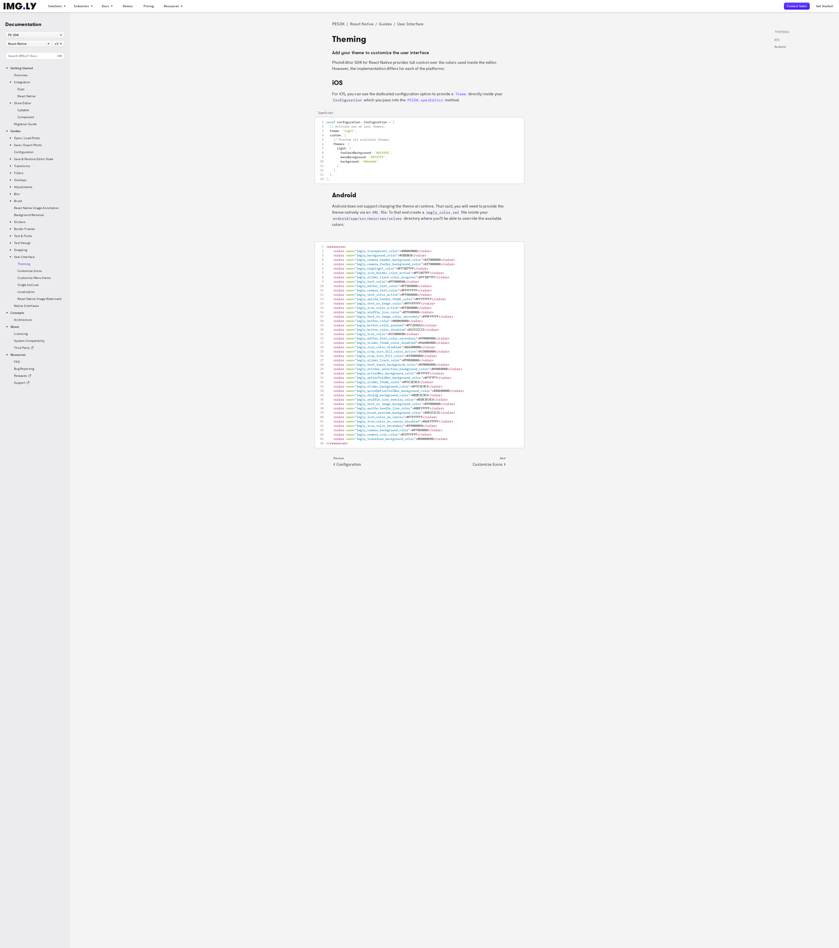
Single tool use (28, 285)
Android (780, 47)
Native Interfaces (26, 306)
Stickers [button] (20, 222)
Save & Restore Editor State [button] (34, 159)
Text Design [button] (22, 243)
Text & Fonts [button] (23, 236)
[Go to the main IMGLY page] (19, 6)
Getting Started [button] (21, 68)
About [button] (14, 327)
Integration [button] (22, 82)
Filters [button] (18, 173)
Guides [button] (15, 131)
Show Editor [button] (22, 103)
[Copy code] (515, 126)
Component (25, 117)
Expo (20, 89)
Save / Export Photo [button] (28, 145)
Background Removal (29, 215)
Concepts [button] (17, 313)
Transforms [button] (22, 166)
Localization (26, 292)
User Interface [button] (24, 257)
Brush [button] (18, 201)
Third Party (21, 348)
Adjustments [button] (23, 187)
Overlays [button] (20, 180)
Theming (23, 264)
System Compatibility (29, 341)
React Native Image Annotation (36, 208)
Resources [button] (18, 355)
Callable (23, 110)
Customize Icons (29, 271)
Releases (20, 376)
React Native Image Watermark (39, 299)
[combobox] (35, 34)
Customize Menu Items (34, 278)
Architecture (23, 320)
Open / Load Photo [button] (27, 138)
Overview (21, 75)
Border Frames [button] (24, 229)
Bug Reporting (24, 369)
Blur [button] (17, 194)
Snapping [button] (20, 250)
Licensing (21, 334)
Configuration (24, 152)
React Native (26, 96)
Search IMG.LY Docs (35, 56)
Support (19, 383)
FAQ (17, 362)
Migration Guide (25, 124)
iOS (776, 40)
